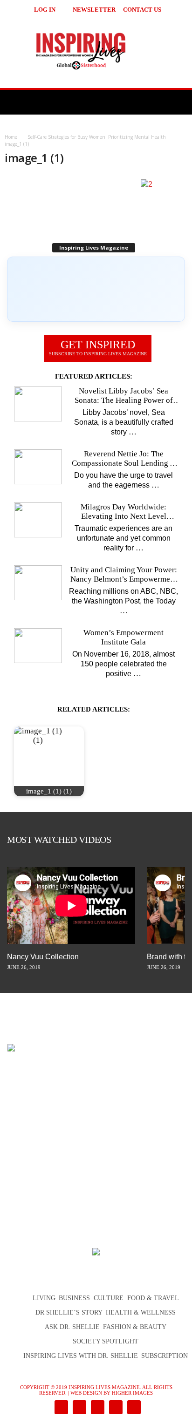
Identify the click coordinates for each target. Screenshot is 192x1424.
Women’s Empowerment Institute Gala (123, 637)
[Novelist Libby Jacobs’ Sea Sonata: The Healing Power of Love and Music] (38, 404)
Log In (44, 9)
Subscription (164, 1355)
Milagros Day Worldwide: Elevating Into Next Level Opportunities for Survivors (123, 511)
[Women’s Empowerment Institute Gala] (38, 645)
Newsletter (94, 9)
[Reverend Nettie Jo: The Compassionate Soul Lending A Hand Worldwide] (38, 466)
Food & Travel (153, 1298)
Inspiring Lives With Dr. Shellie (80, 1355)
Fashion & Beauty (134, 1326)
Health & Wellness (141, 1312)
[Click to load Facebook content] (96, 289)
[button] (174, 9)
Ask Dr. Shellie (72, 1326)
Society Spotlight (105, 1341)
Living (44, 1298)
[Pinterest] (97, 1407)
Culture (108, 1298)
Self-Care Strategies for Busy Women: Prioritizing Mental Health (96, 137)
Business (74, 1298)
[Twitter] (115, 1407)
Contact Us (142, 9)
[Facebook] (60, 1407)
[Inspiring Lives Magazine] (96, 51)
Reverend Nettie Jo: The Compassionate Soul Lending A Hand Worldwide (123, 458)
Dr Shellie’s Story (69, 1312)
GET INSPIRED (98, 347)
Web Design (86, 1393)
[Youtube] (132, 1407)
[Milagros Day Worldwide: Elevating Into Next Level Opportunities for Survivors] (38, 519)
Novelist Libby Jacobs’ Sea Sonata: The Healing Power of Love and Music (124, 396)
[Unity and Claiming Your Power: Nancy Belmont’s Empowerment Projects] (38, 582)
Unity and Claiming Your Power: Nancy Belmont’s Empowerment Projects (123, 574)
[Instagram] (78, 1407)
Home (11, 137)
